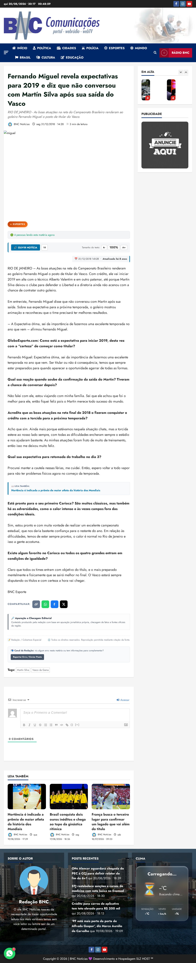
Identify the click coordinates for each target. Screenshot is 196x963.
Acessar (124, 700)
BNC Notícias (21, 124)
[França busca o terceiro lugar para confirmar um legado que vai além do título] (111, 796)
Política (44, 48)
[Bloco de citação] (56, 725)
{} (72, 724)
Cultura (48, 57)
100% (113, 247)
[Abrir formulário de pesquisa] (155, 52)
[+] (77, 724)
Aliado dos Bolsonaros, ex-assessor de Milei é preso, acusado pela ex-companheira (171, 89)
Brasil (25, 57)
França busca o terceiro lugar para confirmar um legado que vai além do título (111, 821)
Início (22, 48)
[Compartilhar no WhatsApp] (45, 604)
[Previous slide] (180, 72)
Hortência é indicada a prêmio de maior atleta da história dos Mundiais (55, 490)
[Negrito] (24, 725)
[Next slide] (186, 72)
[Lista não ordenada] (51, 725)
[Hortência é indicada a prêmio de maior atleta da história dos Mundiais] (27, 796)
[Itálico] (29, 725)
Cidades (69, 48)
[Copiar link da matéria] (36, 604)
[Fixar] (40, 725)
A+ (124, 247)
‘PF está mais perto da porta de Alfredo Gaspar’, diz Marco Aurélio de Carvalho (145, 89)
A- (104, 247)
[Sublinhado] (35, 725)
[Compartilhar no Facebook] (54, 604)
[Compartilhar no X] (64, 604)
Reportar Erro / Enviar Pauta (27, 656)
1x (44, 247)
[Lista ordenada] (45, 725)
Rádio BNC (180, 52)
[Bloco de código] (61, 725)
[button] (6, 52)
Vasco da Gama (40, 670)
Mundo (141, 48)
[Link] (67, 725)
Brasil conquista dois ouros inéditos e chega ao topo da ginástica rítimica (68, 821)
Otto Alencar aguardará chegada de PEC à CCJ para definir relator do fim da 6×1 (98, 873)
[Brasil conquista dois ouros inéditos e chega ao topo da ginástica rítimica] (69, 796)
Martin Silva (23, 670)
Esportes (117, 48)
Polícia (92, 48)
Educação (74, 57)
